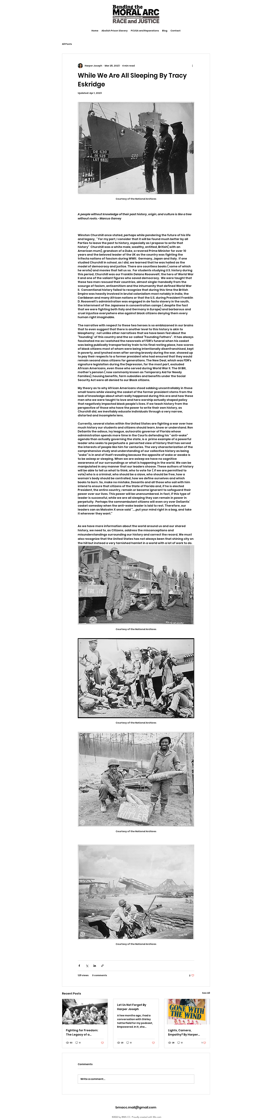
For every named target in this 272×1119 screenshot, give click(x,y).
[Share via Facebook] (79, 965)
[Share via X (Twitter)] (86, 965)
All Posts (67, 44)
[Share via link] (102, 965)
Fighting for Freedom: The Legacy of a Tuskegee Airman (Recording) (82, 1032)
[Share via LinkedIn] (94, 965)
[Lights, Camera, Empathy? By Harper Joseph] (187, 1011)
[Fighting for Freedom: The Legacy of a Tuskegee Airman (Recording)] (85, 1011)
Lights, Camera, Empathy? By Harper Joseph (183, 1032)
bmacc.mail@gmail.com (136, 1107)
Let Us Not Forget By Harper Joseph (131, 1007)
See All (206, 993)
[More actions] (192, 66)
